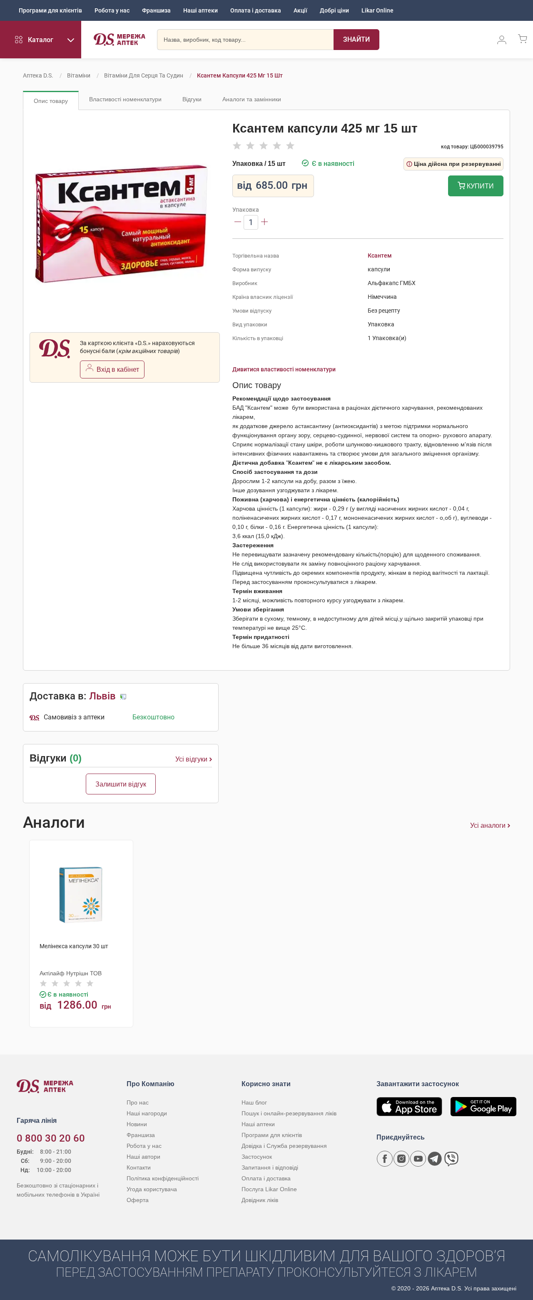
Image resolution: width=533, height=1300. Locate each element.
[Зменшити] (238, 222)
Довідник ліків (260, 1200)
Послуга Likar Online (269, 1189)
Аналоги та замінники (251, 99)
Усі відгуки (191, 759)
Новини (137, 1124)
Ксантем (380, 255)
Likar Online (377, 10)
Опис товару (51, 101)
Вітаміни (78, 75)
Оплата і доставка (255, 10)
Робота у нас (112, 10)
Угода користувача (152, 1189)
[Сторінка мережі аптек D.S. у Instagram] (401, 1158)
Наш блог (254, 1102)
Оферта (138, 1200)
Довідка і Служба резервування (284, 1145)
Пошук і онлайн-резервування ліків (289, 1113)
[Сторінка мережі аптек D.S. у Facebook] (384, 1158)
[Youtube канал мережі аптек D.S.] (418, 1158)
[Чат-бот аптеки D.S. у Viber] (451, 1158)
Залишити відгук (120, 784)
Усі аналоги (488, 825)
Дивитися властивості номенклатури (284, 369)
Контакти (139, 1167)
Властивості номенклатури (125, 99)
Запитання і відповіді (270, 1167)
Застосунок (257, 1156)
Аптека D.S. (38, 75)
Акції (300, 10)
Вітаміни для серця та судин (143, 75)
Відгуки (192, 99)
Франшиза (156, 10)
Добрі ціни (334, 10)
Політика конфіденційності (163, 1178)
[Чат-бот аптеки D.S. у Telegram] (434, 1158)
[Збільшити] (264, 222)
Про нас (138, 1102)
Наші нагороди (147, 1113)
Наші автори (143, 1156)
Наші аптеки (200, 10)
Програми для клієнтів (50, 10)
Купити (479, 186)
